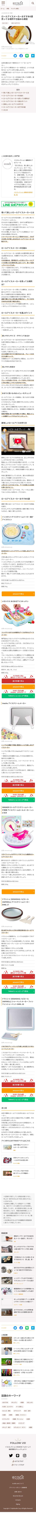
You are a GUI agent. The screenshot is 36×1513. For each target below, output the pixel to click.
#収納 (22, 1402)
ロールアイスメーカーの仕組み (13, 96)
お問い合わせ (18, 1492)
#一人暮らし (19, 1407)
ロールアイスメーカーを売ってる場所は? (16, 98)
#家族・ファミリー (21, 1415)
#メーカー (5, 23)
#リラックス (5, 1419)
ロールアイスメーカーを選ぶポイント (15, 101)
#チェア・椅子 (6, 1427)
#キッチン (14, 1402)
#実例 (10, 1415)
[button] (21, 55)
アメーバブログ (19, 1465)
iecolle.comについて (18, 1483)
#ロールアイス (16, 23)
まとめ (5, 110)
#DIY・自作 (27, 1411)
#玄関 (28, 1419)
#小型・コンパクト (7, 1407)
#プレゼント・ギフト (20, 1427)
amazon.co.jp (8, 47)
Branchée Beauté (18, 1496)
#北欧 (4, 1415)
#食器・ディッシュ (18, 1419)
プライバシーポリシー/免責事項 (18, 1487)
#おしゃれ (30, 1402)
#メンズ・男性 (6, 1411)
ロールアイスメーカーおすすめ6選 (14, 107)
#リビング (21, 1423)
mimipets (18, 1500)
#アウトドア (17, 1411)
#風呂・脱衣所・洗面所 (8, 1423)
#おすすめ (5, 1402)
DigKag (18, 1504)
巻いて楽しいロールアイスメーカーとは (16, 93)
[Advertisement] (18, 136)
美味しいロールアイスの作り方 (13, 104)
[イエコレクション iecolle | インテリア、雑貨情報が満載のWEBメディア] (18, 3)
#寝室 (30, 1427)
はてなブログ (19, 1461)
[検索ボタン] (33, 3)
